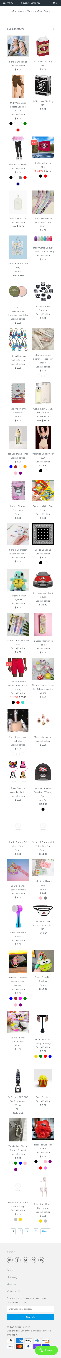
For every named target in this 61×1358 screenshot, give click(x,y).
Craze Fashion (22, 1326)
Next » (45, 1231)
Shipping (12, 1277)
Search (11, 1270)
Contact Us (13, 1291)
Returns (11, 1284)
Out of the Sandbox (30, 1330)
